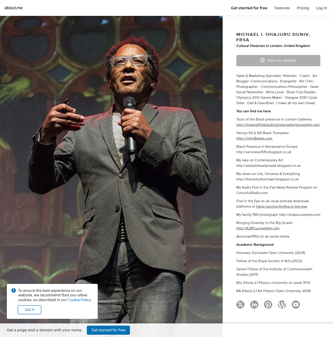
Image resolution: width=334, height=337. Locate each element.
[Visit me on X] (240, 306)
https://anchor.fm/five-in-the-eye (281, 206)
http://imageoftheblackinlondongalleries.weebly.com (278, 125)
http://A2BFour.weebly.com (257, 228)
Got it (29, 309)
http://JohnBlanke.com (254, 138)
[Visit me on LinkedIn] (254, 306)
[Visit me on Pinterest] (268, 306)
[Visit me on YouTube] (296, 306)
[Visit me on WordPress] (282, 306)
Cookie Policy (79, 300)
